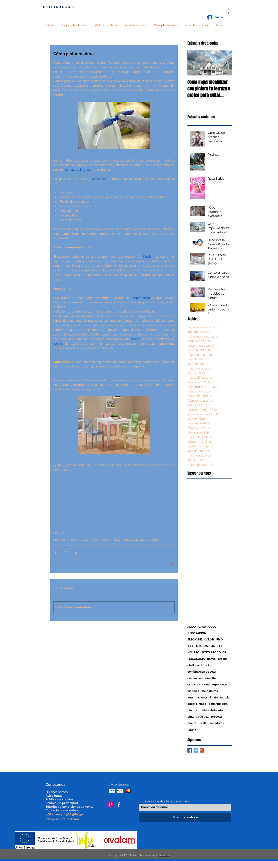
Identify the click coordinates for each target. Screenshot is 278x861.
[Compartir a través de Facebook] (55, 552)
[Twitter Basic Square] (196, 750)
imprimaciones (197, 697)
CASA (202, 626)
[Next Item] (226, 63)
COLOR (213, 626)
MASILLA (216, 646)
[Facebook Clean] (119, 804)
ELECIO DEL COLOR (200, 639)
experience (219, 684)
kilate (116, 539)
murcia (225, 697)
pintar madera (101, 539)
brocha (72, 539)
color (208, 665)
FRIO (219, 639)
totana (191, 729)
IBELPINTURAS (197, 646)
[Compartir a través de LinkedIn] (75, 552)
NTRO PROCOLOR (214, 652)
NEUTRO (193, 652)
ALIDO (191, 626)
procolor (59, 539)
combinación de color (201, 671)
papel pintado (196, 703)
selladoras (217, 723)
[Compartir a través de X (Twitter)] (65, 552)
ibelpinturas (209, 691)
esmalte (210, 678)
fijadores (193, 691)
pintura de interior (212, 710)
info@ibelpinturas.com (62, 819)
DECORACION (196, 633)
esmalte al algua (134, 539)
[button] (229, 12)
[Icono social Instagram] (110, 804)
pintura (192, 710)
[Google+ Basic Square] (202, 750)
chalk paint (194, 665)
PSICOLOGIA (196, 658)
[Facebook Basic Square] (189, 750)
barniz (211, 658)
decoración (194, 678)
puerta (153, 539)
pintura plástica (198, 716)
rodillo (84, 539)
